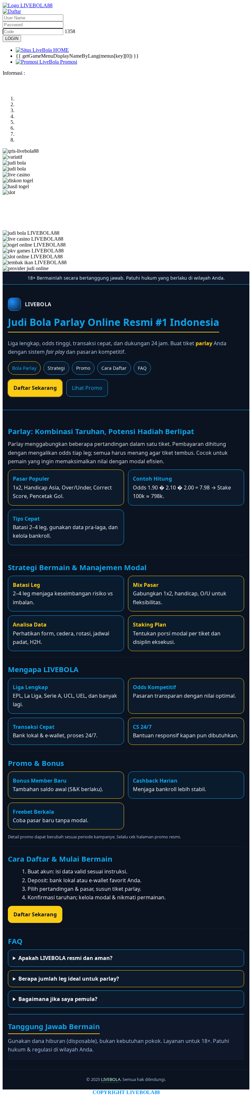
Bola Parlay (24, 368)
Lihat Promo (87, 387)
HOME (60, 50)
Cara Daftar (114, 368)
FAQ (142, 368)
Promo (83, 368)
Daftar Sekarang (35, 387)
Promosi (68, 62)
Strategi (56, 368)
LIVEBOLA (110, 1079)
